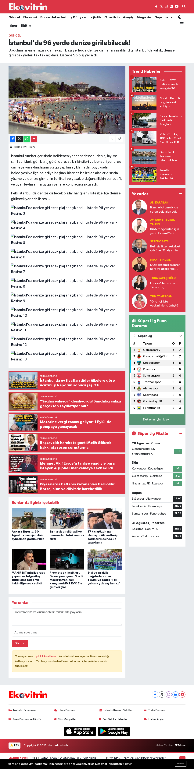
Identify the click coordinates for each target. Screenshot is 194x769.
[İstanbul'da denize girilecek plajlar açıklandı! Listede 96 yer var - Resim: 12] (67, 342)
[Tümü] (180, 194)
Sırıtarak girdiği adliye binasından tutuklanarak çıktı (67, 535)
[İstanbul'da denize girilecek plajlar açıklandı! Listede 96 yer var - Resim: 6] (67, 254)
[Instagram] (169, 694)
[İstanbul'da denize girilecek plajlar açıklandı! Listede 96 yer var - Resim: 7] (67, 269)
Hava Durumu (67, 710)
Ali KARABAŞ (159, 202)
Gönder (20, 643)
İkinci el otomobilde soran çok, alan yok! (164, 209)
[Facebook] (155, 694)
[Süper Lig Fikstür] (180, 433)
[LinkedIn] (175, 694)
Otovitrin (112, 17)
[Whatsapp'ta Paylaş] (26, 139)
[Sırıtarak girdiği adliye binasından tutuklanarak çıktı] (67, 518)
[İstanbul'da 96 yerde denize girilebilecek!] (67, 100)
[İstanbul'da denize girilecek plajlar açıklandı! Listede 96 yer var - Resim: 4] (67, 225)
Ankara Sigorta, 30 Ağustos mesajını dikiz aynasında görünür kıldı (28, 535)
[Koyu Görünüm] (179, 17)
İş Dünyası (78, 17)
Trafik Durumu (156, 710)
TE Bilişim (179, 745)
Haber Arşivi (156, 719)
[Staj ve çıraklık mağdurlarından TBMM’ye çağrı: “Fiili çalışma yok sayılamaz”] (105, 559)
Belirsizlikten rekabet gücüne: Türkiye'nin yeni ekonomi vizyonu (165, 249)
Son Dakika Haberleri (115, 719)
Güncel (14, 17)
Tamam (180, 764)
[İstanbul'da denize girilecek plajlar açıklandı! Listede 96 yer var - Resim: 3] (67, 210)
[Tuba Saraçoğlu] (139, 282)
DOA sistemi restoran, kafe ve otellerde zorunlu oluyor (165, 267)
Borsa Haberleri (53, 17)
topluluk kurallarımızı (46, 656)
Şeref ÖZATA (159, 241)
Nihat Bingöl (160, 259)
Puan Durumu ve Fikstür (27, 719)
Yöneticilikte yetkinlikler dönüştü (164, 303)
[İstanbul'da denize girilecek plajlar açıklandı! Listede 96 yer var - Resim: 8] (67, 283)
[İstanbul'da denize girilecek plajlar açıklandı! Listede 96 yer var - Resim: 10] (67, 312)
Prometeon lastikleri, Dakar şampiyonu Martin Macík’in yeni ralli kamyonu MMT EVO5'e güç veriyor (67, 580)
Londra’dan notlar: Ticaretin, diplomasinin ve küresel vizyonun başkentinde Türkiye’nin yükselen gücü (164, 285)
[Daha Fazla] (34, 139)
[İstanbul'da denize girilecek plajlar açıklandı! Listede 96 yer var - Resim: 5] (67, 240)
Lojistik (95, 17)
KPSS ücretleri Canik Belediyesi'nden (140, 758)
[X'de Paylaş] (19, 139)
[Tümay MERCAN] (139, 301)
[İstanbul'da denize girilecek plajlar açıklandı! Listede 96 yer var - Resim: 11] (67, 327)
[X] (162, 694)
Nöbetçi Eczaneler (24, 710)
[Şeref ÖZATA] (139, 246)
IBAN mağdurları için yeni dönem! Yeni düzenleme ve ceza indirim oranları (164, 231)
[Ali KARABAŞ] (139, 207)
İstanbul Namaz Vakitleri (118, 710)
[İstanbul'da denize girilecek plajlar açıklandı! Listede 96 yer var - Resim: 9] (67, 298)
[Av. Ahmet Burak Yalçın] (139, 225)
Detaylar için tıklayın (157, 419)
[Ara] (183, 6)
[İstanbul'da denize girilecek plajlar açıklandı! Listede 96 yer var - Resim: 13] (67, 356)
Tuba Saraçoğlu (163, 278)
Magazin (144, 17)
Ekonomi (30, 17)
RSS (16, 745)
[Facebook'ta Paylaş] (12, 139)
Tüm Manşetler (67, 719)
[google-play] (114, 731)
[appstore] (80, 731)
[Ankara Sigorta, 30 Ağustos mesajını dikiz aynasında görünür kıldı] (29, 518)
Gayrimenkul (164, 17)
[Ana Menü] (181, 24)
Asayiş (128, 17)
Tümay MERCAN (161, 296)
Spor (14, 25)
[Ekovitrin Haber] (28, 6)
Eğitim (26, 25)
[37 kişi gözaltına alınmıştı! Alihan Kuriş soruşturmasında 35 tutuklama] (105, 518)
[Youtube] (182, 694)
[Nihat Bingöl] (139, 264)
